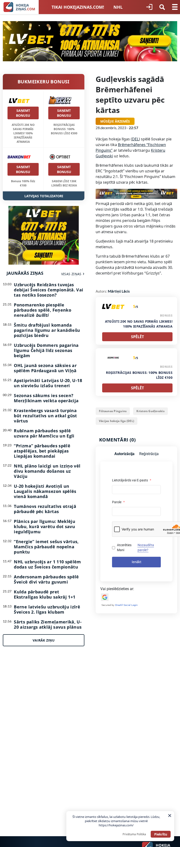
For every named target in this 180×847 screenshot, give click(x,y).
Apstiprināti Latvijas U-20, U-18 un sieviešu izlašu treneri (48, 383)
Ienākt (136, 562)
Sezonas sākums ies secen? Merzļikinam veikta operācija (46, 398)
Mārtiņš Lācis (119, 291)
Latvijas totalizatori (43, 196)
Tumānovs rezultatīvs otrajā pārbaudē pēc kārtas (45, 509)
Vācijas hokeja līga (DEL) (116, 421)
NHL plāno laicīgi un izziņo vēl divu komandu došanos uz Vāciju (47, 471)
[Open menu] (175, 7)
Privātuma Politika (134, 834)
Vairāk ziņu (44, 640)
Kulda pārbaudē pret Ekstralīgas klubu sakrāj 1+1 (44, 594)
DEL (135, 139)
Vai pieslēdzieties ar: (117, 589)
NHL (118, 7)
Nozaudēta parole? (146, 547)
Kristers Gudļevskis (150, 411)
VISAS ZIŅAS (71, 274)
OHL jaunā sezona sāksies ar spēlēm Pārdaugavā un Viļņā (45, 368)
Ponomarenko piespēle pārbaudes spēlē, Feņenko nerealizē (42, 310)
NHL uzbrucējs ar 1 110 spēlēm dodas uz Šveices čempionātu (47, 564)
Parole (118, 502)
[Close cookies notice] (169, 815)
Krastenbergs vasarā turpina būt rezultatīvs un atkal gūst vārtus (45, 415)
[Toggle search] (162, 7)
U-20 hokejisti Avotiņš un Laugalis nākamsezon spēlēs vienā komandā (45, 491)
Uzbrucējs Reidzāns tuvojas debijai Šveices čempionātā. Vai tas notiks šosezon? (48, 290)
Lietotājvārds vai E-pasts (131, 480)
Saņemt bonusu (23, 113)
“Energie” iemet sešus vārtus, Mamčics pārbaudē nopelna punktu (46, 546)
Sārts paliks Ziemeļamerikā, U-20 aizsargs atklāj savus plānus (48, 624)
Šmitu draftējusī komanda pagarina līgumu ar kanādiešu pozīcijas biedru (47, 330)
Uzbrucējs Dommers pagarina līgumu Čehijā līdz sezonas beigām (46, 350)
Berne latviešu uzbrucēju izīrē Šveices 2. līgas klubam (47, 609)
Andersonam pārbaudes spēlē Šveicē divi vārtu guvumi (46, 579)
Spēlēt (137, 336)
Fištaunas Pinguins (113, 411)
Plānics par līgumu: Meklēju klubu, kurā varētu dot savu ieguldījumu (44, 526)
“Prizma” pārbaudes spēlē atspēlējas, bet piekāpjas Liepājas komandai (42, 451)
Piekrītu (160, 834)
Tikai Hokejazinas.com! (78, 7)
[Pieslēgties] (149, 7)
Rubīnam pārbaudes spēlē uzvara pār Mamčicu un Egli (44, 433)
